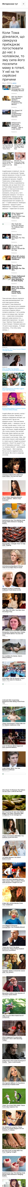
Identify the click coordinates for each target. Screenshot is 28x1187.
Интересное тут (10, 4)
